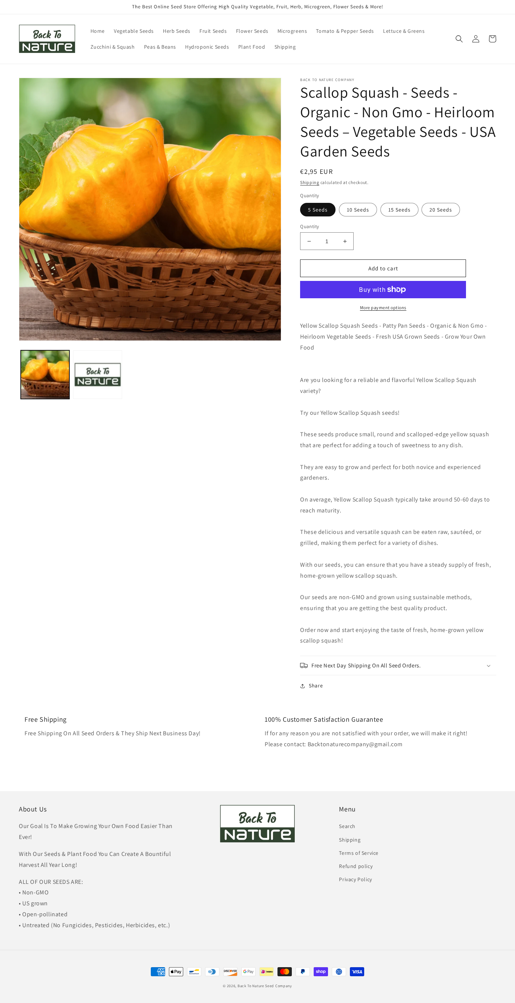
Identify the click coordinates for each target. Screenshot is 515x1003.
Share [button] (316, 685)
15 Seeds (399, 209)
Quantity (309, 226)
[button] (459, 39)
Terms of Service (359, 853)
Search (347, 826)
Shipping (309, 182)
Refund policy (355, 866)
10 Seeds (358, 209)
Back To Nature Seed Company (265, 985)
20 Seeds (440, 209)
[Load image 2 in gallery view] (97, 374)
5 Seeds (318, 209)
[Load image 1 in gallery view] (45, 374)
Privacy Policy (355, 879)
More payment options (383, 307)
